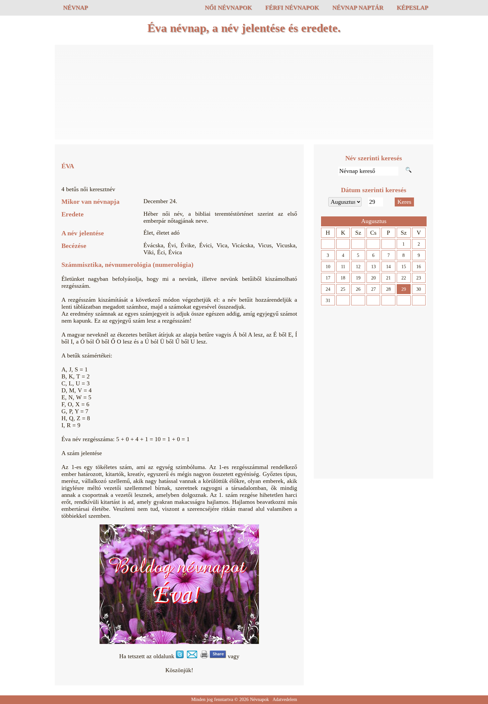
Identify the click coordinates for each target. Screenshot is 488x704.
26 (358, 289)
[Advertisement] (244, 92)
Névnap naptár (357, 7)
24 (328, 289)
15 (403, 266)
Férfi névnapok (292, 7)
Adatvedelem (285, 699)
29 (403, 289)
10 (328, 266)
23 (418, 277)
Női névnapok (228, 7)
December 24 (159, 201)
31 (328, 300)
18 (343, 277)
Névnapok (259, 699)
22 (403, 277)
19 (358, 277)
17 (328, 277)
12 (358, 266)
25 (343, 289)
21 (388, 277)
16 (418, 266)
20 (373, 277)
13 (373, 266)
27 (373, 289)
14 (388, 266)
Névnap (75, 7)
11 (343, 266)
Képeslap (412, 7)
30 (418, 289)
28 (388, 289)
